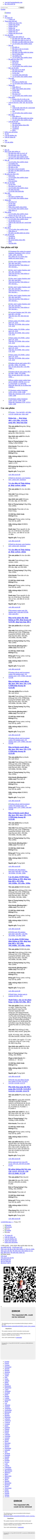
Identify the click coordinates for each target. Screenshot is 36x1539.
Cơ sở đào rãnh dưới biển (20, 75)
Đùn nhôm (11, 97)
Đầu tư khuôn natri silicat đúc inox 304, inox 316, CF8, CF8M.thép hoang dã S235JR (19, 684)
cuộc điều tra (12, 474)
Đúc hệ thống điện (18, 54)
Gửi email (4, 1256)
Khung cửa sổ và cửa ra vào (20, 99)
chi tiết (18, 474)
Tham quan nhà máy (11, 21)
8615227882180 (6, 1261)
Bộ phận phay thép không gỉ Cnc (23, 1251)
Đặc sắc (7, 150)
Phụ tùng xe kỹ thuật (18, 69)
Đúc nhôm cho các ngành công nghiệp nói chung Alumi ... (17, 257)
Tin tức (7, 134)
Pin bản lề (15, 63)
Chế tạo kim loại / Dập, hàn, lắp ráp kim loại (18, 217)
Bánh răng (15, 61)
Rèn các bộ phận (13, 68)
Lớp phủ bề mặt (13, 121)
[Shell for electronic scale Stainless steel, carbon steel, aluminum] (19, 479)
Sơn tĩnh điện (16, 123)
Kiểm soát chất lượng (11, 132)
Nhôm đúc (11, 85)
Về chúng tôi (8, 17)
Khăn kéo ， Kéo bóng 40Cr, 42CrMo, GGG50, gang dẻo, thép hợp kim (18, 420)
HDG (14, 130)
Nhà (6, 16)
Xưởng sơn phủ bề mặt (15, 33)
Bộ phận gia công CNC (15, 59)
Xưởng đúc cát (12, 31)
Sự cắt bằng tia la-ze (18, 109)
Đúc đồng (11, 114)
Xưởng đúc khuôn (14, 24)
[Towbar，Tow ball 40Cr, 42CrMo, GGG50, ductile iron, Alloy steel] (19, 414)
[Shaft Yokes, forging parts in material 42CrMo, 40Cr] (19, 996)
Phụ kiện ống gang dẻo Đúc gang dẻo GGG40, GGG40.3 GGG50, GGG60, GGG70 (19, 1089)
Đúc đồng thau (5, 1252)
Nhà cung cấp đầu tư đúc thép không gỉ (13, 1249)
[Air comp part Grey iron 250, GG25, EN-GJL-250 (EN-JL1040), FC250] (19, 1165)
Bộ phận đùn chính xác (18, 1252)
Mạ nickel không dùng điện (20, 125)
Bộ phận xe (15, 47)
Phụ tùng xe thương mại (19, 82)
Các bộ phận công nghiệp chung (22, 43)
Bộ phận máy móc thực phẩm (21, 38)
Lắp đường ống (17, 56)
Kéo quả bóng (16, 64)
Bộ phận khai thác (17, 71)
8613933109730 (6, 1259)
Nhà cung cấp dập (6, 1251)
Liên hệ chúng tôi (10, 137)
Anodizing (15, 128)
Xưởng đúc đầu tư (14, 30)
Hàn (13, 111)
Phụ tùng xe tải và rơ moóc (20, 49)
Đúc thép (11, 78)
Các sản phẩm (9, 35)
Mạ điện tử (15, 127)
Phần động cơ (16, 87)
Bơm (13, 80)
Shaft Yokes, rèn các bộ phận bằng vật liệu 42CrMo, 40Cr (19, 1001)
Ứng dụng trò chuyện (7, 1258)
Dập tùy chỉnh (30, 1249)
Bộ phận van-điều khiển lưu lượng (22, 42)
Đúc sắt (10, 45)
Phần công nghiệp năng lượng (21, 88)
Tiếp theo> (8, 1222)
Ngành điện (15, 90)
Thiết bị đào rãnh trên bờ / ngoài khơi (23, 108)
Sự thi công (15, 73)
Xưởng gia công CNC (15, 23)
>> (13, 1222)
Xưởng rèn (11, 28)
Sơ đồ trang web (17, 1247)
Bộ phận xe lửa (17, 50)
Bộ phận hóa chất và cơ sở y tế (21, 40)
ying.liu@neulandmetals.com (13, 2)
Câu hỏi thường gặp (11, 135)
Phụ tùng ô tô (16, 94)
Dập (13, 106)
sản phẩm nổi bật (6, 1247)
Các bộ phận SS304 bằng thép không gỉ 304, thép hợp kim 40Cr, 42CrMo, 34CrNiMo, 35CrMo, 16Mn (19, 880)
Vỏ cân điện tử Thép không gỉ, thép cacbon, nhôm (19, 484)
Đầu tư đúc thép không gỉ (16, 37)
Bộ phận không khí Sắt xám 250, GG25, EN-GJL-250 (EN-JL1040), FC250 (19, 1171)
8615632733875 (6, 1263)
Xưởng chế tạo (12, 26)
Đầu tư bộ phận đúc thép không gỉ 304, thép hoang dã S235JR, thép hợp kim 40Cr (19, 620)
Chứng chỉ (11, 19)
